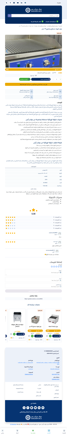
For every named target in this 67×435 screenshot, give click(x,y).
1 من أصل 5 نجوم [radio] (61, 267)
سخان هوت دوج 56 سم (17, 326)
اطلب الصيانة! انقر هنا (36, 21)
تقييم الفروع (56, 397)
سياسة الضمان (20, 392)
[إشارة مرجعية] (47, 336)
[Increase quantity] (60, 79)
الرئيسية (60, 26)
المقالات (57, 390)
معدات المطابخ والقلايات (52, 26)
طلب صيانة (39, 392)
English (59, 3)
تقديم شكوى (38, 395)
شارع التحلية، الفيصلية (54, 369)
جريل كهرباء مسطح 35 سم (53, 326)
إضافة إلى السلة (44, 79)
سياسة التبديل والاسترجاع (18, 385)
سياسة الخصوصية (19, 388)
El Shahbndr (13, 424)
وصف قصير (33, 189)
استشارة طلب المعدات (50, 21)
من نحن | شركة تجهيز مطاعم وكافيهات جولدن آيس (51, 385)
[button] (7, 51)
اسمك (60, 278)
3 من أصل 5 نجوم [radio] (56, 267)
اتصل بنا (39, 388)
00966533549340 (29, 374)
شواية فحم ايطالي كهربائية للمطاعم (35, 325)
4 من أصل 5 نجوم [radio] (54, 267)
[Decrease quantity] (53, 79)
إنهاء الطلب (56, 394)
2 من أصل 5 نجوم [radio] (59, 267)
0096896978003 (55, 379)
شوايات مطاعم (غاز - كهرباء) (40, 26)
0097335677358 (55, 374)
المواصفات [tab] (33, 166)
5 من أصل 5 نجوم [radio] (52, 267)
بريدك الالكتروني (58, 284)
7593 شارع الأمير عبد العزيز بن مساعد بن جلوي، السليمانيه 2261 (48, 363)
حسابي (39, 385)
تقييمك (60, 265)
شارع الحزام (30, 369)
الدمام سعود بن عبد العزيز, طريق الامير (25, 362)
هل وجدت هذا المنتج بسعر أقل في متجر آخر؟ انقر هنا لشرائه (33, 84)
